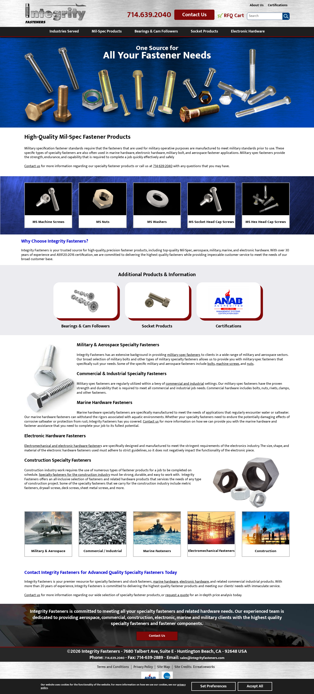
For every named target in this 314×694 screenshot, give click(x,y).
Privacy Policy (143, 667)
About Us (257, 5)
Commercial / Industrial (103, 551)
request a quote (177, 595)
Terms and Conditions (113, 667)
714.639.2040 (149, 15)
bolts (211, 364)
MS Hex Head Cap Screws (265, 222)
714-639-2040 (162, 166)
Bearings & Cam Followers (156, 31)
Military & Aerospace (48, 551)
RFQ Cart (234, 16)
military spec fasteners (183, 355)
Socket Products (204, 31)
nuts (250, 364)
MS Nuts (102, 222)
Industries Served (64, 31)
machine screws (227, 364)
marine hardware (165, 582)
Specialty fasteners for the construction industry (74, 475)
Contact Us (194, 14)
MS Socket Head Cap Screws (211, 222)
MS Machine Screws (48, 222)
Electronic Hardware (248, 31)
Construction (265, 551)
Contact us (32, 166)
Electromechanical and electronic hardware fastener (62, 446)
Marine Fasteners (157, 551)
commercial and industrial (185, 384)
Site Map (163, 667)
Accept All (255, 686)
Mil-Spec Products (107, 31)
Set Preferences (213, 686)
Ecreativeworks (204, 667)
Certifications (278, 5)
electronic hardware (194, 582)
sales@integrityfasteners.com (202, 658)
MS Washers (157, 222)
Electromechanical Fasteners (211, 551)
